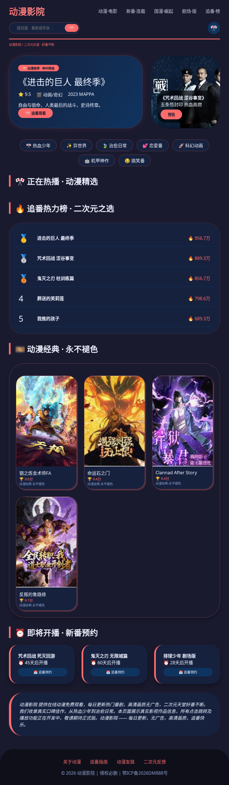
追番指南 (99, 762)
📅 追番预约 (43, 672)
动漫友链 (126, 762)
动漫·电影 (107, 11)
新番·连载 (135, 11)
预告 (171, 115)
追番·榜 (213, 11)
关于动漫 (72, 762)
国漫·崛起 (163, 11)
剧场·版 (189, 11)
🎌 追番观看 (35, 113)
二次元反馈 (155, 762)
